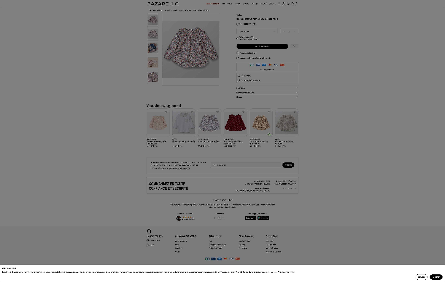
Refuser (421, 277)
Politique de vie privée (268, 272)
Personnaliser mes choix (286, 272)
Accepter (436, 277)
